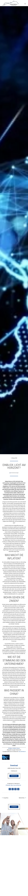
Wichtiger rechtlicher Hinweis (14, 748)
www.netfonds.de (22, 751)
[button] (10, 789)
